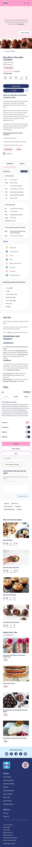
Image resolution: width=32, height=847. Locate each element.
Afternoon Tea (14, 503)
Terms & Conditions (8, 825)
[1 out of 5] (4, 481)
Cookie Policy (6, 830)
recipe (9, 332)
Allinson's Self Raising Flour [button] (17, 195)
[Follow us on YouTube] (6, 753)
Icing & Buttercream (8, 790)
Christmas (19, 509)
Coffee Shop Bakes (8, 506)
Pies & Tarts (6, 797)
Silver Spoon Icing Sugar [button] (16, 214)
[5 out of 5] (14, 481)
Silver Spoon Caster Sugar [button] (16, 192)
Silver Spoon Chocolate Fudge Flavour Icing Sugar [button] (17, 231)
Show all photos (25, 32)
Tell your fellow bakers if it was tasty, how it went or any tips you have (15, 477)
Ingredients (10, 163)
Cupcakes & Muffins (8, 784)
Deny (16, 453)
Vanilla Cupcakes (7, 373)
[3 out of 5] (9, 481)
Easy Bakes (18, 506)
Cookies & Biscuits (8, 780)
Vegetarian (6, 503)
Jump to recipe (16, 86)
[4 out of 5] (11, 481)
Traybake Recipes (8, 804)
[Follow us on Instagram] (11, 753)
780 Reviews (16, 71)
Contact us (6, 816)
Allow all (16, 444)
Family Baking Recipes (9, 509)
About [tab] (26, 396)
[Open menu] (28, 3)
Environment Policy (8, 835)
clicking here (21, 24)
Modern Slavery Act (8, 832)
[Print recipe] (27, 90)
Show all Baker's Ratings (12, 464)
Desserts (5, 787)
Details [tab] (16, 396)
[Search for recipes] (24, 3)
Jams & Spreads (7, 794)
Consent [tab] (5, 396)
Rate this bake (8, 73)
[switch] (28, 427)
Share (14, 90)
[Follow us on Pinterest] (25, 753)
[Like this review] (4, 458)
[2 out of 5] (6, 481)
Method (22, 163)
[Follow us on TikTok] (20, 753)
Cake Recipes (7, 777)
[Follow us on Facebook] (16, 753)
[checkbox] (24, 171)
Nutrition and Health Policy (9, 840)
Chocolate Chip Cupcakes (9, 381)
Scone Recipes (7, 801)
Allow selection (16, 449)
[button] (5, 3)
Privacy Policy (6, 827)
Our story (5, 813)
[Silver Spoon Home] (6, 765)
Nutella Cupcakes (7, 379)
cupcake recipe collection (13, 370)
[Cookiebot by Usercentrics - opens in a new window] (23, 392)
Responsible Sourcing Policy (10, 837)
